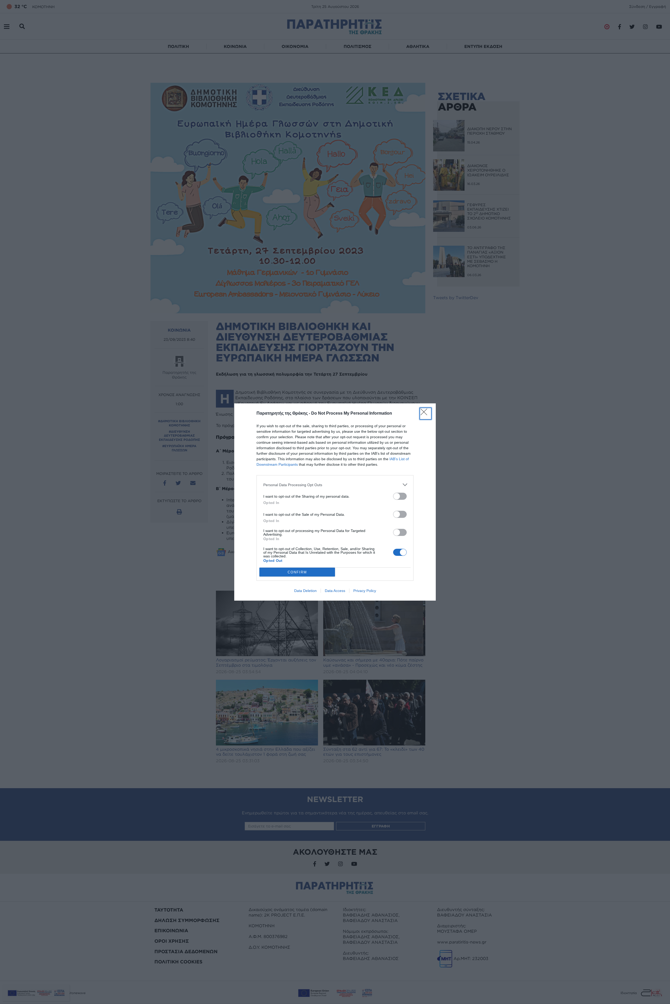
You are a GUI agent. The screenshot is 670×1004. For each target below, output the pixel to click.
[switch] (400, 496)
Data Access (335, 591)
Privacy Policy (364, 591)
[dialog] (335, 502)
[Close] (426, 414)
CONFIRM (297, 572)
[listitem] (335, 484)
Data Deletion (305, 591)
